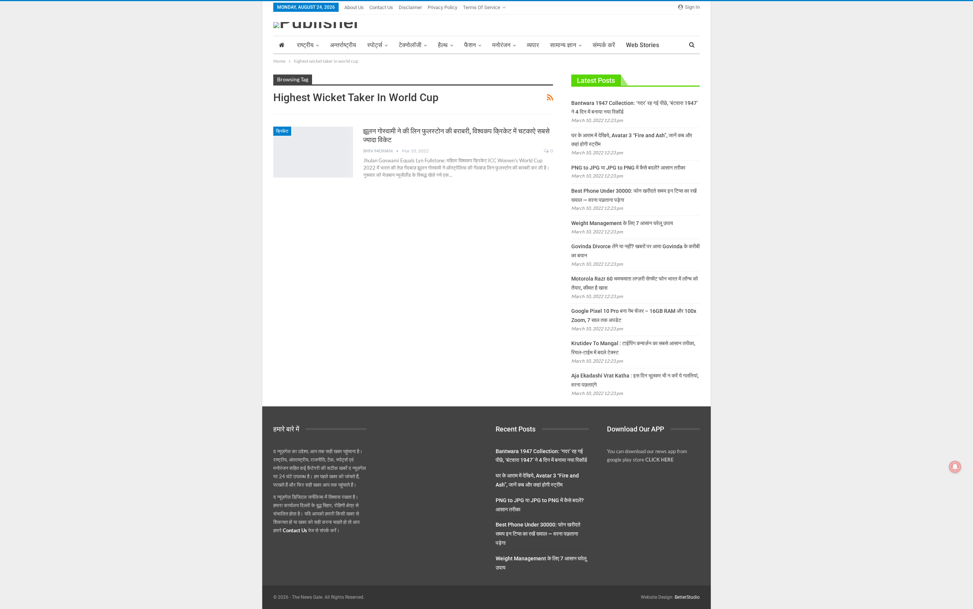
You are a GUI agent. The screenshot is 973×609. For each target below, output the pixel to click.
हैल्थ (443, 45)
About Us (354, 7)
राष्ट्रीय (305, 45)
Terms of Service (481, 7)
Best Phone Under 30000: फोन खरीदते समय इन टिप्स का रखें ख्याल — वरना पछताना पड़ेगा (538, 534)
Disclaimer (410, 7)
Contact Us (381, 7)
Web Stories (642, 45)
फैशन (470, 45)
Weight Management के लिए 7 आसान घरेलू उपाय (622, 223)
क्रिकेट (282, 131)
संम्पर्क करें (604, 45)
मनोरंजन (501, 45)
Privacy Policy (442, 7)
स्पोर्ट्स (374, 45)
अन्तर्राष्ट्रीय (343, 45)
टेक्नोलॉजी (410, 45)
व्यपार (533, 45)
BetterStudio (687, 597)
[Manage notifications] (955, 467)
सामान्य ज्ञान (563, 45)
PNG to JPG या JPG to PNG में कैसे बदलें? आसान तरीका (628, 168)
